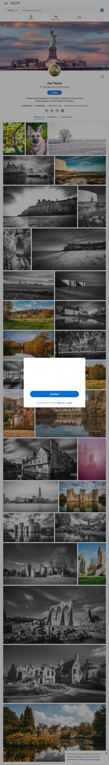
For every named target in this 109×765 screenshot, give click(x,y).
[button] (54, 394)
